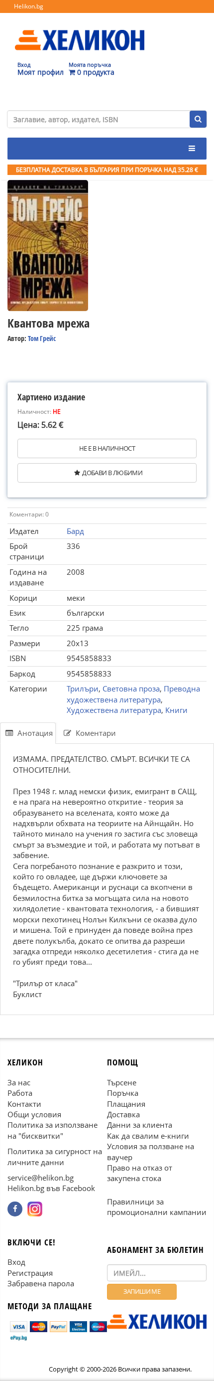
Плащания (126, 1103)
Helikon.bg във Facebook (51, 1188)
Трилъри (83, 688)
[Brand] (79, 30)
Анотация (34, 733)
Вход (16, 1262)
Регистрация (30, 1272)
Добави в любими (112, 472)
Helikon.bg (28, 6)
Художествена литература (114, 710)
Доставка (123, 1114)
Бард (75, 531)
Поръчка (122, 1093)
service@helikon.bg (40, 1178)
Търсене (121, 1082)
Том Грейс (42, 338)
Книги (176, 710)
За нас (18, 1082)
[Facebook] (14, 1208)
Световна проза (131, 688)
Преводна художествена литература (133, 694)
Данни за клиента (139, 1125)
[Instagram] (34, 1208)
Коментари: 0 (29, 514)
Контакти (24, 1103)
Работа (19, 1093)
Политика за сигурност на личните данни (54, 1156)
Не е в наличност (107, 448)
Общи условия (34, 1114)
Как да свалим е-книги (148, 1135)
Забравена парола (40, 1283)
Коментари (95, 733)
